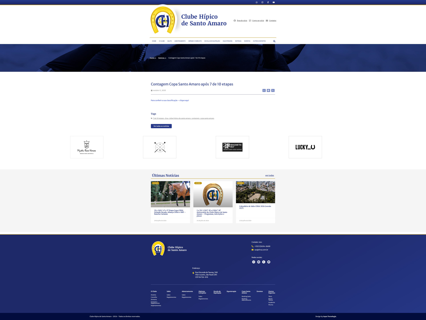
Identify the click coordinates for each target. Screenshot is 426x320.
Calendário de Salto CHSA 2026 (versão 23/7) (255, 207)
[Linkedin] (268, 261)
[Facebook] (258, 261)
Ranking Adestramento (246, 299)
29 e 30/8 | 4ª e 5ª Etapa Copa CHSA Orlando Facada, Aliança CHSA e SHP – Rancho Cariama (170, 212)
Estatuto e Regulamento (155, 302)
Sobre (168, 295)
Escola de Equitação (212, 41)
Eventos (247, 41)
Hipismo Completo (195, 41)
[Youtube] (274, 2)
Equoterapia (227, 41)
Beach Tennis (270, 299)
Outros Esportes (259, 41)
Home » (153, 58)
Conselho (154, 297)
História (153, 295)
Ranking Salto (246, 296)
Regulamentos (171, 297)
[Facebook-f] (268, 2)
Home (154, 41)
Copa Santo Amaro (246, 292)
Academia (271, 302)
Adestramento (180, 41)
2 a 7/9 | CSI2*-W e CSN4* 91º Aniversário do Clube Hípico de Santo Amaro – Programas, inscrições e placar (212, 213)
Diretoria (154, 299)
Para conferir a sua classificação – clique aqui (170, 100)
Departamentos (156, 305)
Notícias (238, 41)
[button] (274, 41)
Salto (169, 41)
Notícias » (162, 58)
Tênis (270, 296)
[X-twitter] (263, 261)
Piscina (270, 305)
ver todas (269, 175)
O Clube (162, 41)
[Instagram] (262, 2)
